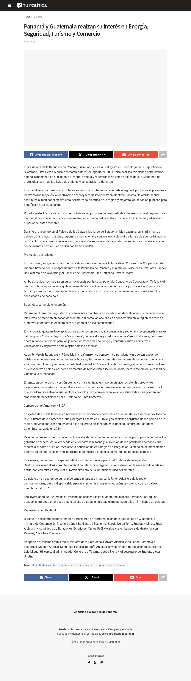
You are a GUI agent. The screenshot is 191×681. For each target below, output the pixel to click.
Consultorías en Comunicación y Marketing (95, 641)
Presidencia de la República (76, 565)
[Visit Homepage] (32, 5)
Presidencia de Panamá (112, 565)
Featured (37, 17)
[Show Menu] (9, 5)
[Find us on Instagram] (102, 663)
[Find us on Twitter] (95, 663)
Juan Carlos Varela (44, 565)
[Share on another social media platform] (163, 154)
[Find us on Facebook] (89, 663)
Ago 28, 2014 (31, 41)
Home (27, 17)
